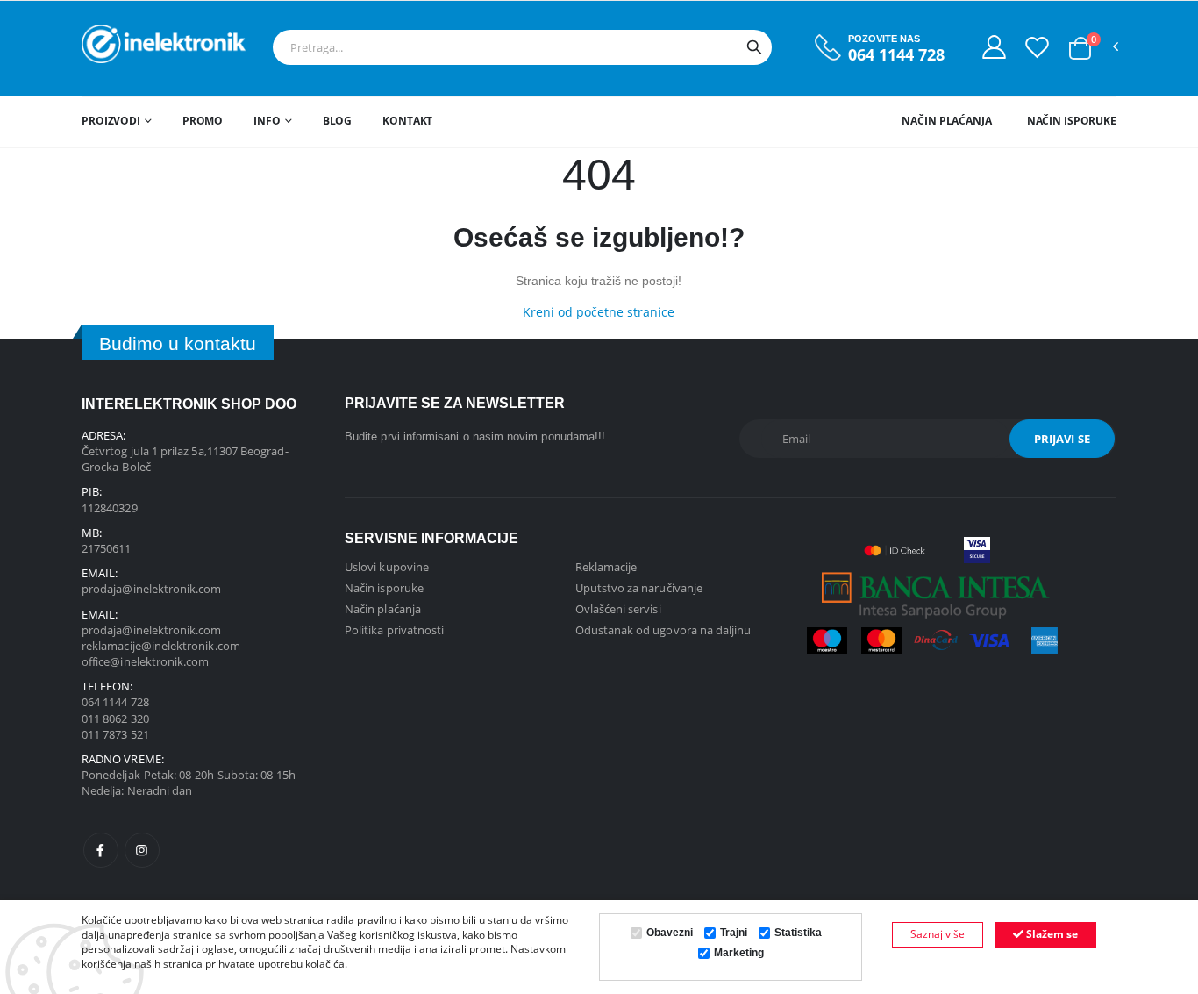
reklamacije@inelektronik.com (161, 646)
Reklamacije (606, 567)
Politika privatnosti (394, 630)
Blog (338, 120)
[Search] (754, 47)
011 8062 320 (115, 718)
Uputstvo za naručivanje (639, 588)
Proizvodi (111, 120)
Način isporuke (1071, 120)
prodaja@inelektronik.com (152, 589)
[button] (1080, 48)
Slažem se (1050, 933)
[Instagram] (142, 850)
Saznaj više (937, 933)
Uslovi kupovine (387, 567)
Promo (202, 120)
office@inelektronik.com (146, 661)
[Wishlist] (1037, 46)
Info (267, 120)
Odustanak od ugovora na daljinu (663, 630)
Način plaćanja (946, 120)
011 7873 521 (115, 734)
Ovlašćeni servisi (618, 609)
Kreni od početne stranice (598, 312)
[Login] (994, 46)
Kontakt (407, 120)
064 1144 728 (896, 55)
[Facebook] (100, 850)
